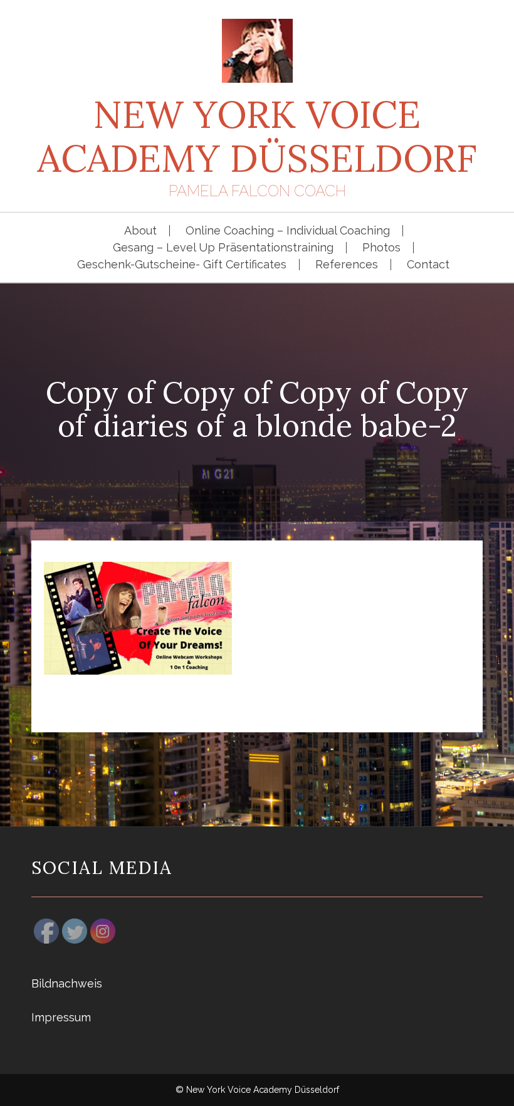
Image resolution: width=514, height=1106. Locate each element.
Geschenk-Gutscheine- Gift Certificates (181, 264)
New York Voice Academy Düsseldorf (257, 136)
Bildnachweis (66, 983)
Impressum (61, 1017)
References (346, 264)
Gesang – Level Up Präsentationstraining (223, 247)
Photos (381, 247)
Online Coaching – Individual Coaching (288, 230)
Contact (428, 264)
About (140, 230)
